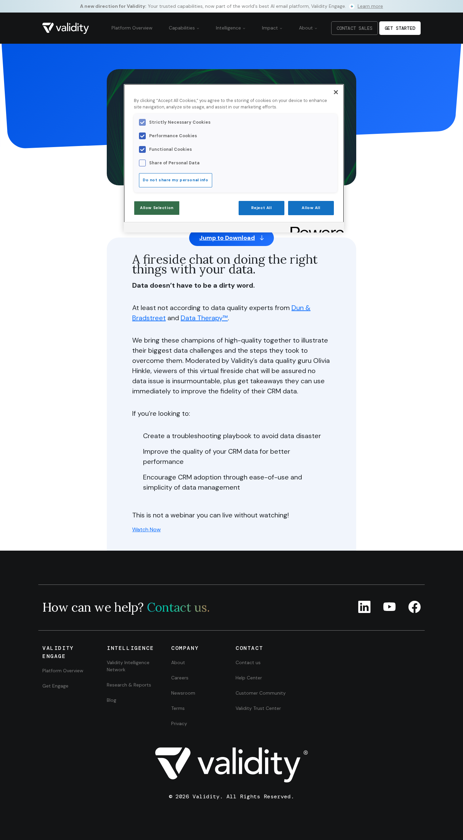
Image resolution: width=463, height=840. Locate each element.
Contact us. (178, 607)
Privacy (179, 723)
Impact (270, 28)
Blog (111, 700)
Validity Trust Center (258, 708)
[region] (234, 158)
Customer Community (261, 693)
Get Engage (55, 686)
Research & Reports (129, 685)
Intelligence (229, 28)
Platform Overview (132, 28)
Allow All (311, 207)
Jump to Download (227, 238)
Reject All (261, 207)
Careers (179, 678)
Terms (178, 708)
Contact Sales (355, 28)
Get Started (400, 28)
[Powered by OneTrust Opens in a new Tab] (315, 228)
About (306, 28)
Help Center (249, 678)
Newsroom (183, 693)
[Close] (335, 92)
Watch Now (146, 529)
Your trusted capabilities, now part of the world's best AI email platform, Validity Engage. (231, 6)
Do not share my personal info (175, 180)
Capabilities (182, 28)
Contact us (248, 662)
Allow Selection (157, 207)
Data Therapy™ (204, 317)
